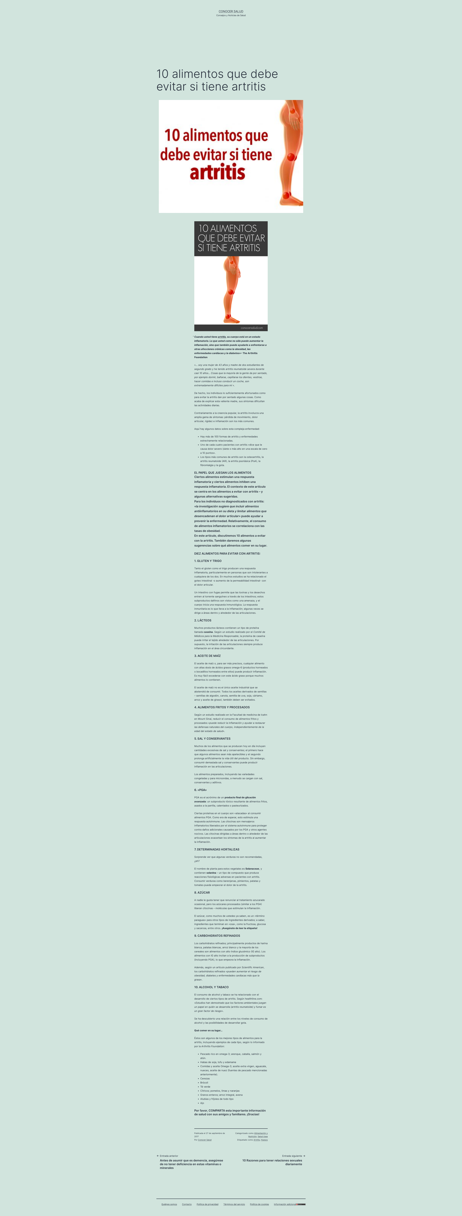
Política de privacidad (207, 1204)
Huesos (264, 1140)
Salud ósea (263, 1136)
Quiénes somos (169, 1204)
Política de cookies (259, 1204)
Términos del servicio (234, 1204)
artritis (222, 336)
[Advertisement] (231, 46)
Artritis (257, 1140)
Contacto (187, 1204)
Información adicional (285, 1204)
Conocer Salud (231, 11)
